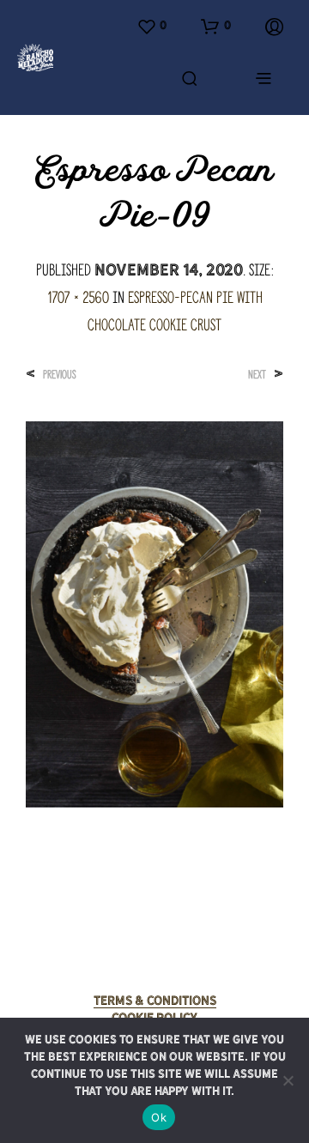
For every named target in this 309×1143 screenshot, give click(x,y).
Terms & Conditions (155, 1000)
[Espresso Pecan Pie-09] (154, 613)
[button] (151, 27)
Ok (159, 1117)
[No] (287, 1080)
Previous (59, 374)
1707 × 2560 (78, 297)
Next (257, 374)
